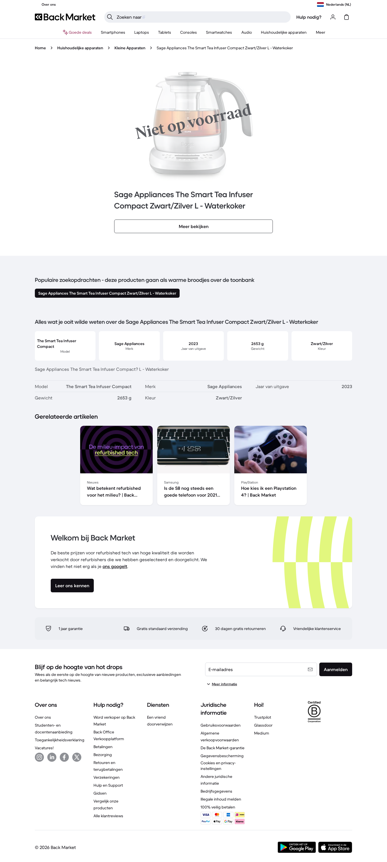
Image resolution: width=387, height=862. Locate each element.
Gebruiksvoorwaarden (221, 725)
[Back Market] (65, 17)
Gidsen (100, 793)
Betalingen (102, 746)
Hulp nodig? (309, 17)
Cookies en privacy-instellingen (218, 765)
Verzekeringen (106, 777)
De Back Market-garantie (222, 747)
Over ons (43, 717)
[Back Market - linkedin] (51, 757)
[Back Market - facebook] (64, 757)
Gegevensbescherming (222, 755)
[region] (193, 466)
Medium (261, 733)
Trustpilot (262, 717)
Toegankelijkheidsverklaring (59, 739)
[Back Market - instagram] (39, 757)
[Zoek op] (109, 17)
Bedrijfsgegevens (216, 791)
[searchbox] (202, 17)
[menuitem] (113, 32)
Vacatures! (44, 747)
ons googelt (115, 566)
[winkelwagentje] (346, 17)
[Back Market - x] (76, 757)
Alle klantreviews (108, 815)
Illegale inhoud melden (221, 799)
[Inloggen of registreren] (333, 17)
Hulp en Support (108, 785)
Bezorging (102, 754)
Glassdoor (263, 725)
